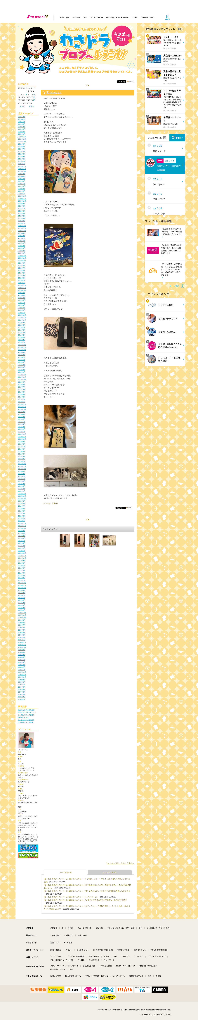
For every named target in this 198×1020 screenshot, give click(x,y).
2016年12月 (22, 404)
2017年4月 (21, 394)
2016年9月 (21, 412)
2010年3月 (21, 605)
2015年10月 (22, 439)
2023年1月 (21, 223)
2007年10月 (22, 677)
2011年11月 (22, 555)
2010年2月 (21, 608)
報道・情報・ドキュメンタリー (117, 17)
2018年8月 (21, 355)
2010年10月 (22, 588)
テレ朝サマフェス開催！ (26, 722)
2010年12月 (22, 583)
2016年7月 (21, 417)
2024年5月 (21, 184)
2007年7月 (21, 684)
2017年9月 (21, 382)
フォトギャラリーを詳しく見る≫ (120, 863)
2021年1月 (21, 283)
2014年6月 (21, 479)
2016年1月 (21, 431)
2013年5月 (21, 511)
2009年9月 (21, 620)
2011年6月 (21, 568)
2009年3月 (21, 635)
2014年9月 (21, 471)
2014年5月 (21, 481)
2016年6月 (21, 419)
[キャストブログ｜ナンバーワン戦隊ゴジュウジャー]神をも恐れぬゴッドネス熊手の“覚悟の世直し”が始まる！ (87, 891)
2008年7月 (21, 655)
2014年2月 (21, 488)
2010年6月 (21, 598)
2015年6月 (21, 449)
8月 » (31, 106)
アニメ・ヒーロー (96, 17)
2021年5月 (21, 273)
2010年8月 (21, 593)
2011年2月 (21, 578)
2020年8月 (21, 295)
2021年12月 (22, 255)
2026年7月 (21, 119)
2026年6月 (21, 122)
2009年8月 (21, 622)
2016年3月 (21, 426)
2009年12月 (22, 612)
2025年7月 (21, 149)
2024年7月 (21, 179)
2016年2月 (21, 429)
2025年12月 (22, 136)
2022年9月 (21, 233)
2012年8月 (21, 533)
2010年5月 (21, 600)
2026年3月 (21, 129)
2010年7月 (21, 595)
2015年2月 (21, 459)
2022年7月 (21, 238)
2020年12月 (22, 285)
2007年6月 (21, 687)
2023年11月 (22, 198)
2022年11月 (22, 228)
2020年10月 (22, 290)
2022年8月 (21, 236)
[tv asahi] (38, 17)
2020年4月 (21, 305)
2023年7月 (21, 208)
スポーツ (135, 17)
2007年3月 (21, 694)
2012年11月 (22, 526)
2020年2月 (21, 310)
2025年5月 (21, 154)
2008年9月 (21, 650)
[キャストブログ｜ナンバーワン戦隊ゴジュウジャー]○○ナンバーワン (71, 897)
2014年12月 (22, 464)
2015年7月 (21, 446)
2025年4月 (21, 156)
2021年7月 (21, 268)
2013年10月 (22, 498)
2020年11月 (22, 288)
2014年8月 (21, 474)
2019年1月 (21, 342)
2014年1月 (21, 491)
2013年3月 (21, 516)
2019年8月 (21, 325)
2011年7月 (21, 565)
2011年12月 (22, 553)
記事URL (55, 503)
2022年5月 (21, 243)
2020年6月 (21, 300)
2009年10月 (22, 617)
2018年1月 (21, 372)
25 (34, 100)
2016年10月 (22, 409)
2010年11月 (22, 585)
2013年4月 (21, 513)
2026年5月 (21, 124)
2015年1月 (21, 461)
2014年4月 (21, 484)
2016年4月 (21, 424)
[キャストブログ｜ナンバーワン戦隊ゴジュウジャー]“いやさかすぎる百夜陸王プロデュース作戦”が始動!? (85, 900)
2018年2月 (21, 369)
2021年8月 (21, 265)
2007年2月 (21, 697)
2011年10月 (22, 558)
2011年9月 (21, 560)
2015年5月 (21, 451)
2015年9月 (21, 441)
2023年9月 (21, 203)
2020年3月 (21, 307)
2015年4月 (21, 454)
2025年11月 (22, 139)
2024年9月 (21, 174)
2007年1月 (21, 699)
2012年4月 (21, 543)
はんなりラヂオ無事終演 (26, 710)
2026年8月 (21, 117)
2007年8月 (21, 682)
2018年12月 (22, 345)
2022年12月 (22, 226)
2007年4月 (21, 692)
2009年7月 (21, 625)
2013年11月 (22, 496)
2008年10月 (22, 647)
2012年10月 (22, 528)
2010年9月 (21, 590)
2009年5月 (21, 630)
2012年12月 (22, 523)
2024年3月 (21, 188)
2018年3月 (21, 367)
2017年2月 (21, 399)
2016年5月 (21, 422)
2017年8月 (21, 384)
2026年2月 (21, 131)
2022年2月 (21, 250)
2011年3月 (21, 575)
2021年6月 (21, 270)
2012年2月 (21, 548)
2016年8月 (21, 414)
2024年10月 (22, 171)
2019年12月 (22, 315)
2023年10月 (22, 201)
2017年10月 (22, 379)
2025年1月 (21, 164)
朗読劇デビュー (23, 717)
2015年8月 (21, 444)
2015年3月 (21, 456)
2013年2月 (21, 518)
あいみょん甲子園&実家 (26, 720)
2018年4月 (21, 365)
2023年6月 (21, 211)
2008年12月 (22, 642)
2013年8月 (21, 503)
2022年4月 (21, 245)
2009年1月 (21, 640)
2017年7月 (21, 387)
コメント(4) (46, 503)
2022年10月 (22, 231)
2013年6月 (21, 508)
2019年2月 (21, 340)
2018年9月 (21, 352)
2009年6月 (21, 627)
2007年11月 (22, 674)
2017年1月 (21, 402)
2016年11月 (22, 407)
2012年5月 (21, 541)
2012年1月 (21, 550)
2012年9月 (21, 531)
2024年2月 (21, 191)
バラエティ (76, 17)
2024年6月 (21, 181)
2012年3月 (21, 546)
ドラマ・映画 (64, 17)
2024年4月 (21, 186)
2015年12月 (22, 434)
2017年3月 (21, 397)
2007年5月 (21, 689)
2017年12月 (22, 374)
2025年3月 (21, 159)
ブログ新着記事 (65, 872)
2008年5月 (21, 660)
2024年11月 (22, 169)
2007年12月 (22, 672)
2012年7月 (21, 536)
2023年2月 (21, 221)
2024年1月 (21, 193)
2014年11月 (22, 466)
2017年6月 (21, 389)
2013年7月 (21, 506)
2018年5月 (21, 362)
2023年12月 (22, 196)
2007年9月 (21, 679)
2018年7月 (21, 357)
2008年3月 (21, 665)
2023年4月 (21, 216)
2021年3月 (21, 278)
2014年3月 (21, 486)
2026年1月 (21, 134)
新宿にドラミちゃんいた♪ (26, 712)
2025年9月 (21, 144)
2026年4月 (21, 126)
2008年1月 (21, 669)
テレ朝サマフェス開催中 (26, 715)
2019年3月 (21, 337)
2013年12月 (22, 493)
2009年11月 (22, 615)
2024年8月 (21, 176)
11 (34, 94)
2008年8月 (21, 652)
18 (34, 97)
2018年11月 (22, 347)
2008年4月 (21, 662)
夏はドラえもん (54, 92)
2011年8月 (21, 563)
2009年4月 (21, 632)
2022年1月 (21, 253)
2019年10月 (22, 320)
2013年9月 (21, 501)
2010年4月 (21, 603)
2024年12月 (22, 166)
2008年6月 (21, 657)
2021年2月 (21, 280)
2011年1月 (21, 580)
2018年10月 (22, 350)
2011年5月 (21, 570)
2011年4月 (21, 573)
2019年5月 (21, 332)
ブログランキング (110, 872)
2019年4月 (21, 335)
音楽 (85, 17)
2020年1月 (21, 312)
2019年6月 (21, 330)
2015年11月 (22, 436)
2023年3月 (21, 218)
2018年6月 (21, 360)
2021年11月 (22, 258)
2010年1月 (21, 610)
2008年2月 (21, 667)
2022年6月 (21, 241)
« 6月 (22, 106)
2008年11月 (22, 645)
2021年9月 (21, 263)
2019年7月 (21, 327)
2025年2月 (21, 161)
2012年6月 (21, 538)
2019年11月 (22, 317)
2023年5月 (21, 213)
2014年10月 (22, 469)
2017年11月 (22, 377)
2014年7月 (21, 476)
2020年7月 (21, 298)
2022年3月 (21, 248)
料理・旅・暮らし (148, 17)
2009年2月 (21, 637)
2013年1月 (21, 521)
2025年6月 (21, 151)
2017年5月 (21, 392)
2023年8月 (21, 206)
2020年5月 (21, 303)
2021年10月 (22, 260)
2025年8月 (21, 146)
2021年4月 (21, 275)
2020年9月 (21, 293)
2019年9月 (21, 322)
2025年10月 (22, 141)
